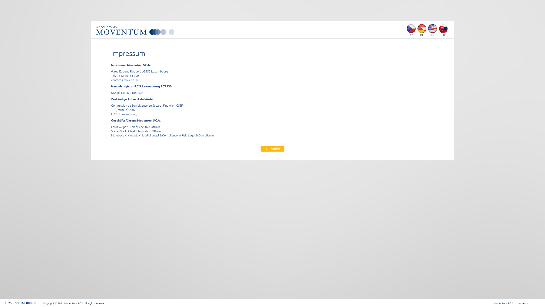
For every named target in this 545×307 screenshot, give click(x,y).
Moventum (135, 32)
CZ (411, 35)
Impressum (524, 303)
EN (432, 35)
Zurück (275, 149)
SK (443, 35)
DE (422, 35)
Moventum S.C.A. (504, 303)
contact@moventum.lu (126, 80)
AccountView (107, 26)
